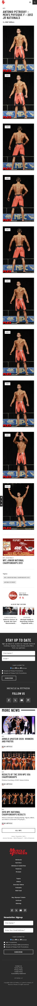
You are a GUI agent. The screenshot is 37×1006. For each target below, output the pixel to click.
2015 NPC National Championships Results (14, 813)
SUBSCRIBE (9, 678)
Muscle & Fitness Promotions (13, 671)
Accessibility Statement (18, 973)
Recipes (18, 872)
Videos (18, 881)
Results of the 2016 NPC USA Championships (16, 775)
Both (13, 668)
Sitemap (18, 903)
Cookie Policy (18, 971)
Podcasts (18, 887)
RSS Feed (18, 890)
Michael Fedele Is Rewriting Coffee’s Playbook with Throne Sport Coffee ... (27, 623)
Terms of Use (18, 968)
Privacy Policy (18, 969)
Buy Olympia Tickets (18, 897)
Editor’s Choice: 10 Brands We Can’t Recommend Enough (10, 622)
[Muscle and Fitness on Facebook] (9, 700)
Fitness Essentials (10, 617)
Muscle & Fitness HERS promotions (17, 944)
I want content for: (18, 665)
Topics (18, 878)
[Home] (3, 3)
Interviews (26, 617)
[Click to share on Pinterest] (1, 505)
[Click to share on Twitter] (1, 501)
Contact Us (18, 966)
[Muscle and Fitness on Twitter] (15, 700)
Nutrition (18, 862)
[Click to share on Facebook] (1, 497)
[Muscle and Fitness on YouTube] (21, 700)
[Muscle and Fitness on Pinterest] (28, 700)
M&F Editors (9, 22)
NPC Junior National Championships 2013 (13, 561)
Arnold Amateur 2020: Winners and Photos (18, 740)
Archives (18, 900)
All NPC (18, 830)
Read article (7, 747)
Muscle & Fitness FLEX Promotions (15, 673)
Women (24, 668)
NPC (4, 8)
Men (18, 668)
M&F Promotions (11, 942)
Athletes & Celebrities (18, 865)
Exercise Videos (18, 884)
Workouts (18, 859)
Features (18, 868)
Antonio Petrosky (9, 582)
